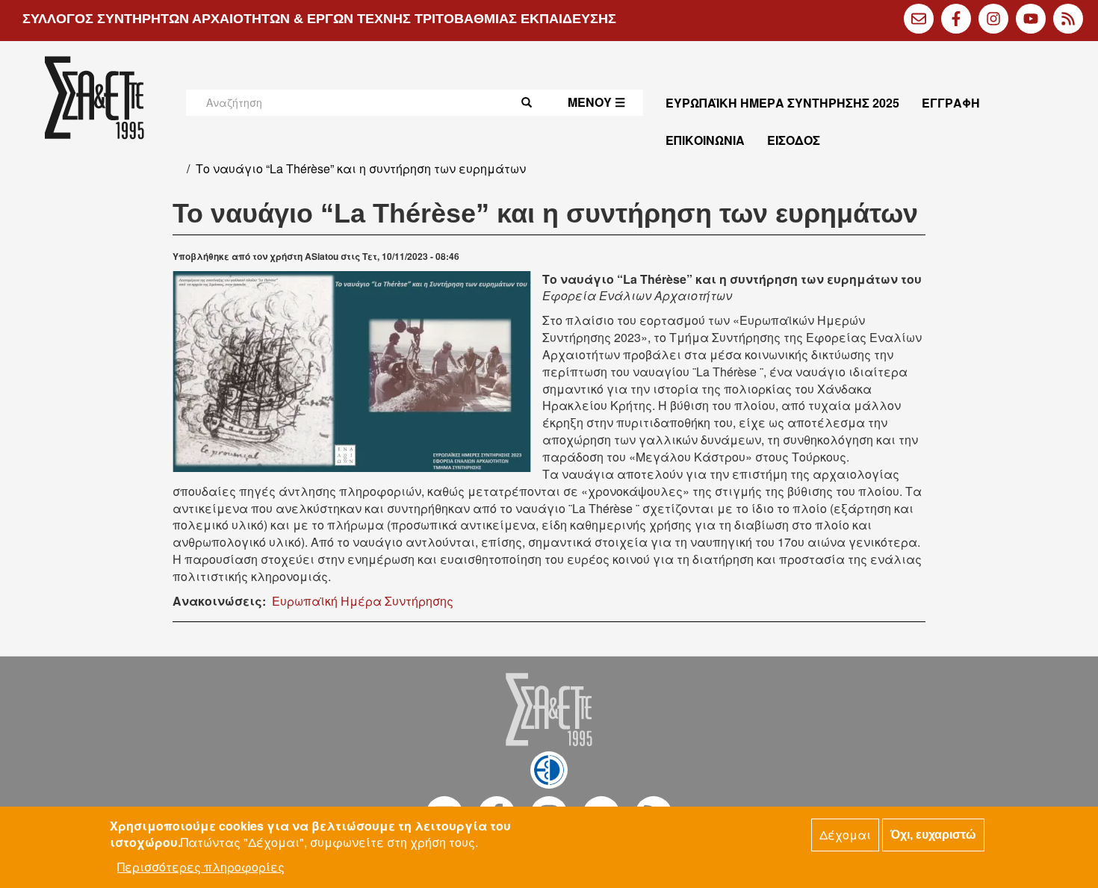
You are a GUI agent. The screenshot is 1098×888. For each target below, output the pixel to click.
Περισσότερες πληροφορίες (201, 866)
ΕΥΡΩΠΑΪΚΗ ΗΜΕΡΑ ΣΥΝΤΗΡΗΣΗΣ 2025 (782, 102)
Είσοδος (793, 140)
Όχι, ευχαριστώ (933, 834)
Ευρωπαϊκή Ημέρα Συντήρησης (362, 600)
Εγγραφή (951, 102)
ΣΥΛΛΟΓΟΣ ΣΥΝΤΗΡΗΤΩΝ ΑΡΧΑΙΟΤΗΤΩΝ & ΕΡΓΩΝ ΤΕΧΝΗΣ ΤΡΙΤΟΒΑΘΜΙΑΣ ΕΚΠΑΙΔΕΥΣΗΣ (319, 18)
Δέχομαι (845, 834)
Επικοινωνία (705, 140)
